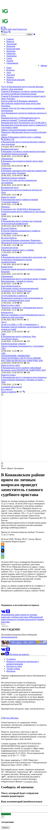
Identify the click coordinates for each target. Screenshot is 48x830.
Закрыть (5, 828)
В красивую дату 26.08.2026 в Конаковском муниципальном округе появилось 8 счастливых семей (23, 211)
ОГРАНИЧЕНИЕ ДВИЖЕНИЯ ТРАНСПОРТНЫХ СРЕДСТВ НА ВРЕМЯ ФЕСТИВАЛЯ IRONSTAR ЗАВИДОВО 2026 (22, 358)
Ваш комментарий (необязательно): (22, 801)
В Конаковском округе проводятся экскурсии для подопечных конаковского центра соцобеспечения (23, 259)
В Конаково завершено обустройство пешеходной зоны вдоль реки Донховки (23, 172)
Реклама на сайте (14, 666)
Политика (10, 51)
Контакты (10, 671)
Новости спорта (8, 197)
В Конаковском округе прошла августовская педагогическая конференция (21, 222)
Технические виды (9, 247)
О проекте (11, 659)
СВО (3, 334)
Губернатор (6, 168)
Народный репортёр (15, 79)
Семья (4, 219)
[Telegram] (2, 554)
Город (9, 67)
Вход (5, 32)
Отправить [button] (6, 814)
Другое (9, 82)
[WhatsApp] (2, 557)
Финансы (5, 207)
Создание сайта (30, 781)
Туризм (9, 61)
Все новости (6, 389)
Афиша (43, 65)
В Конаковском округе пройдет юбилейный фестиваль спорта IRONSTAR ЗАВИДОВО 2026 (23, 369)
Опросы (10, 77)
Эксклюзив (11, 44)
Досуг (4, 322)
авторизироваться (9, 637)
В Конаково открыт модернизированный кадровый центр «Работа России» (19, 289)
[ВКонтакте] (2, 547)
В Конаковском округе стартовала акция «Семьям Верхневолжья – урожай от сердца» (23, 280)
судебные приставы (19, 617)
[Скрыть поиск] (34, 34)
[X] (2, 550)
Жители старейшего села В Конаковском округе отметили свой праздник (23, 316)
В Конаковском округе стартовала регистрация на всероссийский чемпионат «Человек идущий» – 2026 (24, 379)
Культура (10, 70)
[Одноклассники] (2, 544)
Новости (10, 41)
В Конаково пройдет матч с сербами (17, 250)
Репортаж (10, 46)
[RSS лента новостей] (7, 654)
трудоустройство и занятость (14, 295)
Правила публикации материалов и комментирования (22, 662)
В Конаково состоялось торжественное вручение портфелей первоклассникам (23, 152)
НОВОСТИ (8, 139)
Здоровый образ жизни (11, 387)
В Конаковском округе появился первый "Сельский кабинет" (19, 200)
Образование (12, 63)
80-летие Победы (9, 228)
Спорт (9, 58)
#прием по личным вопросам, (20, 619)
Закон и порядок (8, 392)
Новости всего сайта (10, 305)
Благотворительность (11, 286)
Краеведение (7, 267)
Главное (10, 39)
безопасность (7, 312)
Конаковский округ (10, 149)
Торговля (10, 75)
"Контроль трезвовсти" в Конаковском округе (22, 307)
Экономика (11, 56)
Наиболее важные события (13, 178)
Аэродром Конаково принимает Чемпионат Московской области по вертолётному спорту (22, 241)
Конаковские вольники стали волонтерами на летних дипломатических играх (22, 299)
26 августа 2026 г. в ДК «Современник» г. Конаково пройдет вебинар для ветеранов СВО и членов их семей (23, 326)
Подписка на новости (19, 654)
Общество (11, 53)
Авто (8, 72)
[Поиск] (10, 32)
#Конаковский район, (11, 614)
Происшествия (13, 49)
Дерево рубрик (13, 669)
